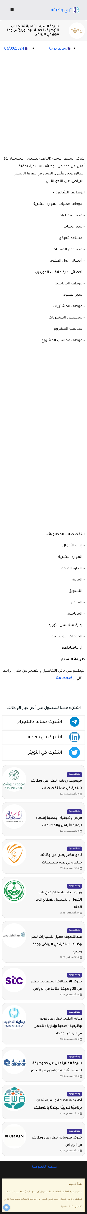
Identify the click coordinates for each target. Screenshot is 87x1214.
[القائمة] (12, 10)
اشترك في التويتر (45, 753)
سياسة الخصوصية (43, 1167)
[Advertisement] (43, 104)
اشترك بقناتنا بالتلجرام (39, 722)
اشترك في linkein (44, 737)
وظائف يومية (58, 48)
